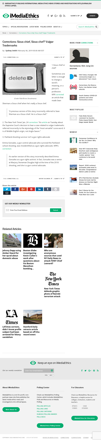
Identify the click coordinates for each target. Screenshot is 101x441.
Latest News (34, 27)
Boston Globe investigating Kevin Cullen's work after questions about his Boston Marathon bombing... (31, 259)
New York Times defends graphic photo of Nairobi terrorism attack (52, 292)
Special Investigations (19, 27)
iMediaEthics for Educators (85, 418)
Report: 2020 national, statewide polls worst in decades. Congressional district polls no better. (87, 168)
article (44, 122)
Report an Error (44, 178)
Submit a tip (58, 57)
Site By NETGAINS (32, 437)
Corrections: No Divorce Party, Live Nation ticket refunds (88, 87)
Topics (4, 27)
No (51, 375)
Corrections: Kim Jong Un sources (82, 67)
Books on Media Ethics (50, 437)
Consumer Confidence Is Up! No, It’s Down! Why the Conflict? (88, 140)
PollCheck (41, 417)
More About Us (11, 409)
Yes (46, 375)
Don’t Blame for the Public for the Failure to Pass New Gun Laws (87, 192)
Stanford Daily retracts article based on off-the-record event (31, 331)
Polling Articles (43, 406)
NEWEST (73, 132)
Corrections (13, 33)
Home (4, 33)
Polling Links (42, 409)
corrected (60, 94)
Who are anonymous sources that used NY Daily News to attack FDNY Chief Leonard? (53, 257)
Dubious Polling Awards (47, 414)
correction (33, 122)
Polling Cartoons (44, 411)
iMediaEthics (21, 16)
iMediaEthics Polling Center (50, 425)
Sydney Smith (11, 50)
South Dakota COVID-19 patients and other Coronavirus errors (88, 97)
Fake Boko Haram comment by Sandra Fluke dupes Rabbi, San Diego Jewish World (88, 119)
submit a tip (75, 16)
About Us (56, 27)
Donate (92, 16)
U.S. (17, 57)
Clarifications (76, 437)
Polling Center (46, 27)
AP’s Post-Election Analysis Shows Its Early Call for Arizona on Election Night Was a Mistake (88, 181)
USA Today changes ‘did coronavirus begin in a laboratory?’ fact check (88, 77)
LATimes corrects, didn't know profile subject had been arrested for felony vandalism (11, 332)
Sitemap (86, 437)
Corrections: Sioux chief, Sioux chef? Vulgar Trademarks (37, 33)
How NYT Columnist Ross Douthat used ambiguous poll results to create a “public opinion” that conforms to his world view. (88, 154)
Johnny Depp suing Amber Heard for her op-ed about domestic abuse (11, 254)
